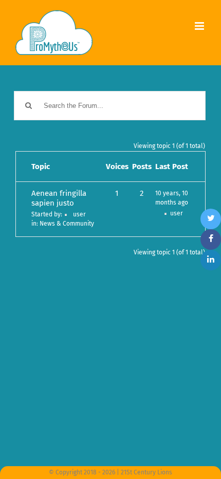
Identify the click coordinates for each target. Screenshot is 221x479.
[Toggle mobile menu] (200, 26)
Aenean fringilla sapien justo (58, 198)
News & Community (67, 223)
